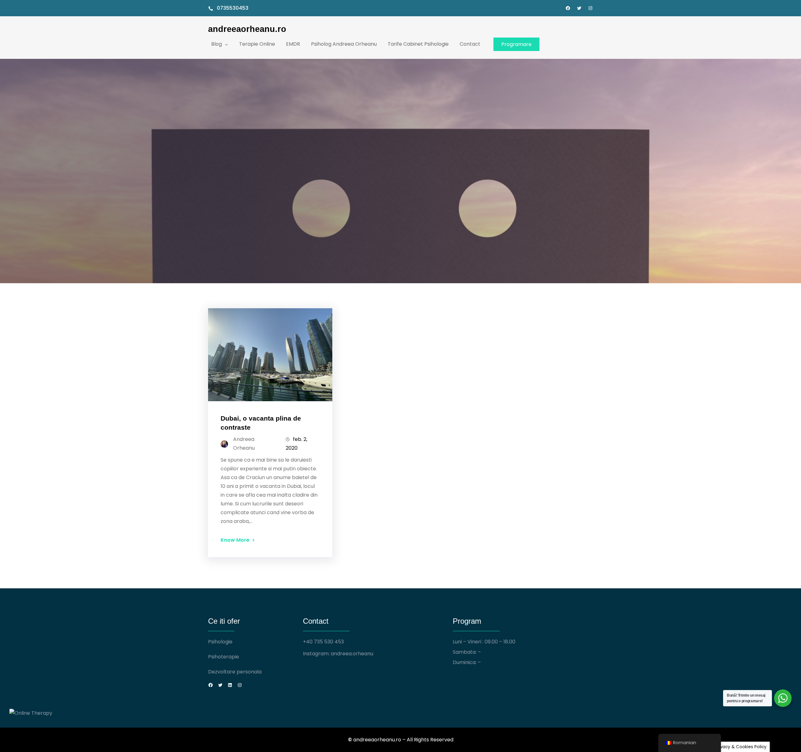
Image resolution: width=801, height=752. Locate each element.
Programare (516, 44)
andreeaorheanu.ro (247, 29)
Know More (235, 540)
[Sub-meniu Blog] (226, 44)
